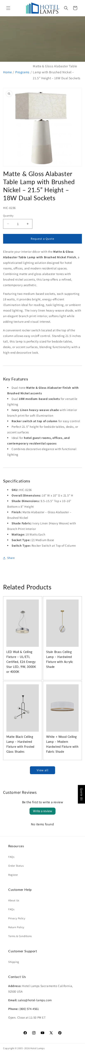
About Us (13, 900)
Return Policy (16, 927)
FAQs (11, 857)
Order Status (16, 865)
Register (13, 875)
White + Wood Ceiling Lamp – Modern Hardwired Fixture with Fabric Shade (62, 744)
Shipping (13, 962)
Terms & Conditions (20, 936)
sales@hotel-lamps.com (35, 1000)
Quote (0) (81, 794)
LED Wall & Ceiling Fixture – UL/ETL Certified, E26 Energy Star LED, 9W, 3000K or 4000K (21, 661)
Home (7, 72)
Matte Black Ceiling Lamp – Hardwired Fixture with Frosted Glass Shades (20, 744)
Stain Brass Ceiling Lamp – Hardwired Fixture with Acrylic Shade (59, 659)
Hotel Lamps (37, 1048)
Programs (22, 72)
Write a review (42, 811)
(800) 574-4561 (29, 1009)
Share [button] (11, 558)
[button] (8, 8)
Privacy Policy (16, 918)
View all (42, 770)
